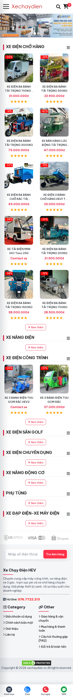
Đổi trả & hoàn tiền (53, 647)
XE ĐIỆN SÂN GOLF (24, 432)
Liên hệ (10, 634)
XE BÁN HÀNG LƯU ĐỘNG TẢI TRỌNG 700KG (54, 145)
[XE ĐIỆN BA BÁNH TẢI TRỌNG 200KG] (54, 230)
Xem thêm (36, 327)
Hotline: (23, 599)
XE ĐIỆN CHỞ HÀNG (25, 46)
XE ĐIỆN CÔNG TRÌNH (27, 357)
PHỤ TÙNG (16, 492)
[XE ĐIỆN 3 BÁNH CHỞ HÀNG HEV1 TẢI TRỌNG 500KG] (54, 176)
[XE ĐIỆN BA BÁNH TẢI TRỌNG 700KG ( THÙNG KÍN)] (18, 68)
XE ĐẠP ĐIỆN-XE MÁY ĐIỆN (32, 513)
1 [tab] (34, 33)
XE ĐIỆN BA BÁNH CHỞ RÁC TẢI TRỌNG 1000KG (19, 199)
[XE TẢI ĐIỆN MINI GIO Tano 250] (18, 230)
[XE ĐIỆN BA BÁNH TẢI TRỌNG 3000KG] (18, 122)
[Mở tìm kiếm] (58, 6)
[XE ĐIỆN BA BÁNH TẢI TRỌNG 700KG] (54, 284)
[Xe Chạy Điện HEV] (28, 6)
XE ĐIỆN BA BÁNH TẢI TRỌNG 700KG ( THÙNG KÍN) (19, 91)
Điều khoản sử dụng (18, 616)
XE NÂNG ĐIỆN (20, 337)
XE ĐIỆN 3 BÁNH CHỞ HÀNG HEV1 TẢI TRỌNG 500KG (54, 199)
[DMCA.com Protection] (36, 663)
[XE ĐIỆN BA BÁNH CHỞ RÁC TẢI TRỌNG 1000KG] (18, 176)
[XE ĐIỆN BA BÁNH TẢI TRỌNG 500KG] (54, 68)
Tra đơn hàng (55, 554)
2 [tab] (38, 33)
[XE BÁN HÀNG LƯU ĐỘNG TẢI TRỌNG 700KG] (54, 122)
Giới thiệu (11, 629)
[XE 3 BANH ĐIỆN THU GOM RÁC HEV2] (18, 379)
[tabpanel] (36, 25)
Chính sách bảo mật (19, 622)
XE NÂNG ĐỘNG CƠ (25, 472)
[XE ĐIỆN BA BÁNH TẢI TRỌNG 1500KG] (18, 284)
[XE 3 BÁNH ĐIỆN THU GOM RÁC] (54, 379)
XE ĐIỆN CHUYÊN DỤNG (29, 452)
